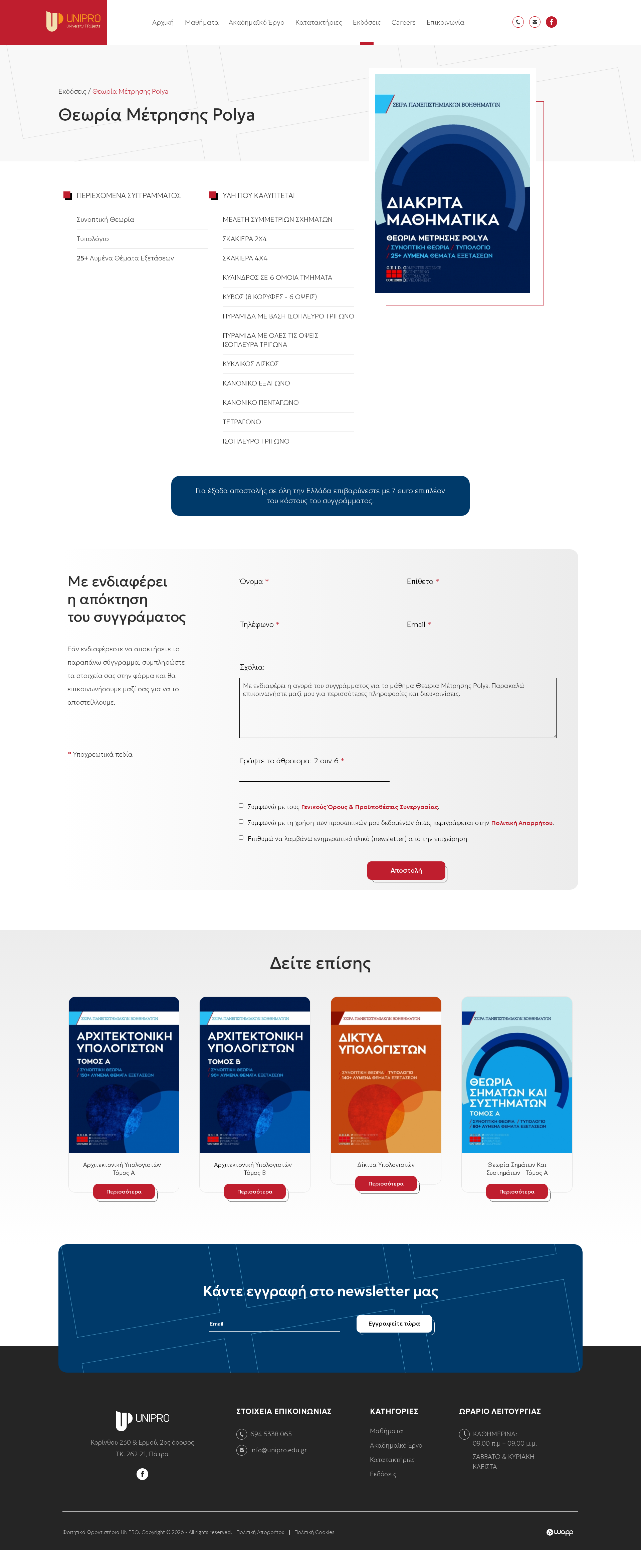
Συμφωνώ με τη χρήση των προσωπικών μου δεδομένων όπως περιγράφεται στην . (401, 823)
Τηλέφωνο (260, 624)
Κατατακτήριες (318, 22)
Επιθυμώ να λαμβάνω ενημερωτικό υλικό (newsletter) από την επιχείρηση (357, 839)
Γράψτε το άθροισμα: (292, 761)
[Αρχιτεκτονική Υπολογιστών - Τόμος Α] (124, 1074)
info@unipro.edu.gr (278, 1450)
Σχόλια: (252, 667)
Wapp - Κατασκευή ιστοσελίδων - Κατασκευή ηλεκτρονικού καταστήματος (560, 1532)
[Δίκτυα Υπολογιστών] (386, 1074)
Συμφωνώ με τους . (343, 807)
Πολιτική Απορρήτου (522, 823)
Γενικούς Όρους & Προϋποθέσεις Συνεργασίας (369, 807)
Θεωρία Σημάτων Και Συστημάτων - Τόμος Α (517, 1169)
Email (419, 624)
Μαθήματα (202, 22)
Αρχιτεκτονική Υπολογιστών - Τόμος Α (124, 1169)
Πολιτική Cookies (314, 1532)
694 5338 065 (271, 1434)
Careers (404, 22)
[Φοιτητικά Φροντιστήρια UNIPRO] (142, 1432)
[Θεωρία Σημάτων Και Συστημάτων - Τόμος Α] (517, 1074)
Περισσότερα (124, 1191)
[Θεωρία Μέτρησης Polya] (452, 183)
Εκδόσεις (367, 22)
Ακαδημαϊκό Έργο (256, 22)
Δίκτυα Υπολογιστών (386, 1165)
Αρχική (163, 22)
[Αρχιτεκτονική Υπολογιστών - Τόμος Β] (255, 1074)
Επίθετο (423, 581)
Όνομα (254, 581)
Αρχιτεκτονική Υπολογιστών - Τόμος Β (255, 1169)
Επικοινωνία (445, 22)
